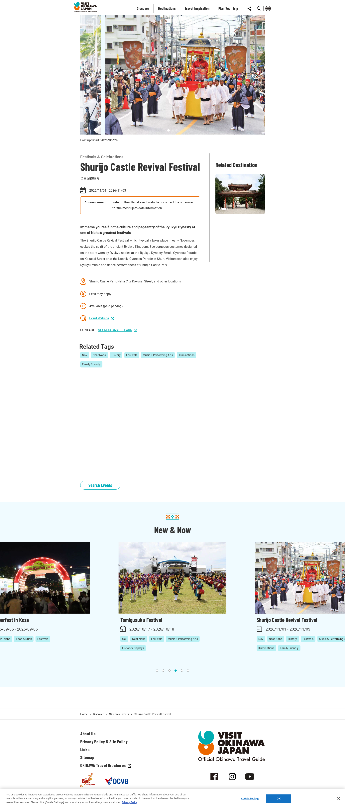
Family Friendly (91, 364)
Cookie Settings (250, 798)
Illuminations (186, 355)
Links (84, 749)
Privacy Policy (129, 802)
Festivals (131, 355)
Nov (84, 355)
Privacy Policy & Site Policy (104, 741)
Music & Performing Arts (158, 355)
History (116, 355)
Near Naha (99, 355)
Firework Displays (133, 648)
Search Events (100, 485)
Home (84, 714)
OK (278, 798)
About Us (87, 733)
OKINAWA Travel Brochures (103, 765)
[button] (89, 76)
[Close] (338, 798)
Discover (98, 714)
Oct (124, 639)
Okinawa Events (119, 714)
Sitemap (87, 757)
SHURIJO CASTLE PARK (115, 330)
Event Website (99, 318)
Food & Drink (24, 639)
